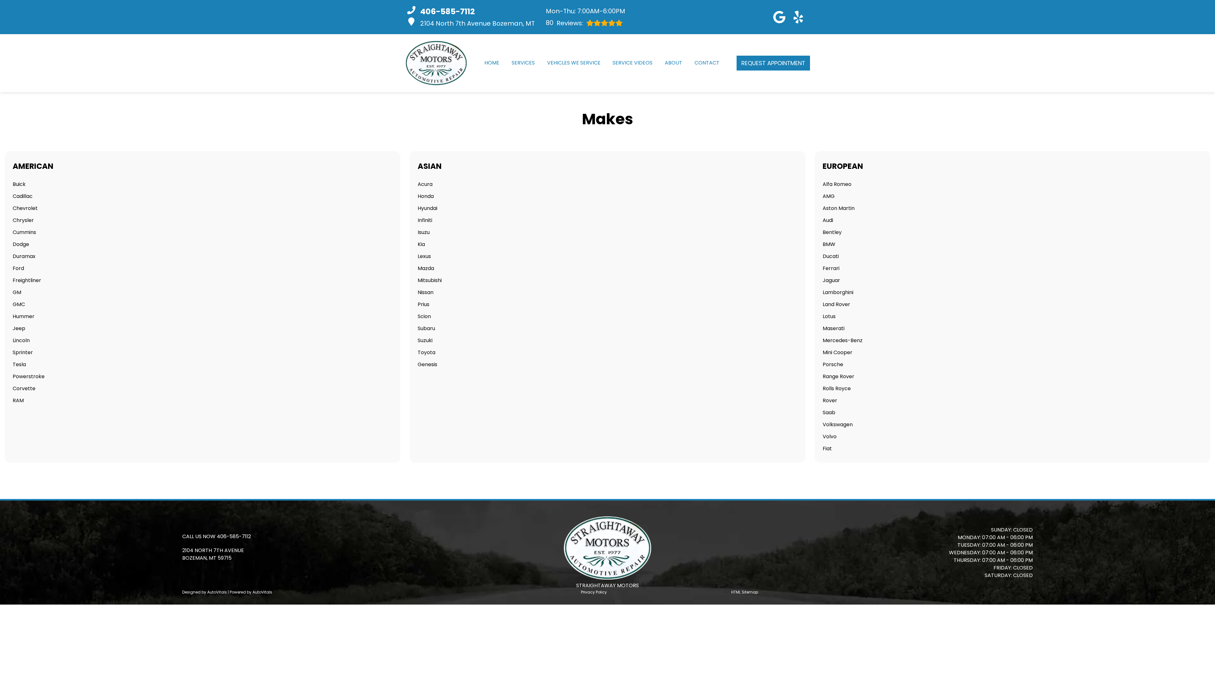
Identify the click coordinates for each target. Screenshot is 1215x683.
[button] (779, 17)
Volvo (830, 436)
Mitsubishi (430, 280)
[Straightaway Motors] (436, 63)
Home (491, 62)
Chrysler (23, 220)
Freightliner (27, 280)
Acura (425, 184)
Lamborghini (838, 292)
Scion (424, 316)
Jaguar (831, 280)
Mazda (426, 268)
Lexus (424, 256)
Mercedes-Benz (843, 340)
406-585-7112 (234, 536)
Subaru (426, 328)
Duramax (24, 256)
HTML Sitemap (744, 592)
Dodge (21, 244)
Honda (426, 196)
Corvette (24, 388)
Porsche (833, 364)
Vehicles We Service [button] (574, 62)
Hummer (23, 316)
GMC (19, 304)
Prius (423, 304)
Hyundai (427, 208)
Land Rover (836, 304)
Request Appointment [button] (773, 63)
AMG (829, 196)
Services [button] (523, 62)
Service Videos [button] (632, 62)
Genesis (427, 364)
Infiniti (425, 220)
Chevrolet (25, 208)
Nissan (425, 292)
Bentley (832, 232)
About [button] (673, 62)
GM (17, 292)
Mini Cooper (837, 352)
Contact (707, 62)
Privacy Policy (594, 592)
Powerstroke (29, 376)
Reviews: (564, 23)
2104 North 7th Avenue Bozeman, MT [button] (477, 23)
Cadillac (23, 196)
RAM (18, 400)
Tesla (19, 364)
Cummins (24, 232)
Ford (18, 268)
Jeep (19, 328)
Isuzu (424, 232)
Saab (829, 412)
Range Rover (838, 376)
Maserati (833, 328)
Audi (828, 220)
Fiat (827, 448)
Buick (19, 184)
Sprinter (23, 352)
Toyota (426, 352)
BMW (829, 244)
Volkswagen (838, 424)
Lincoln (21, 340)
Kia (421, 244)
